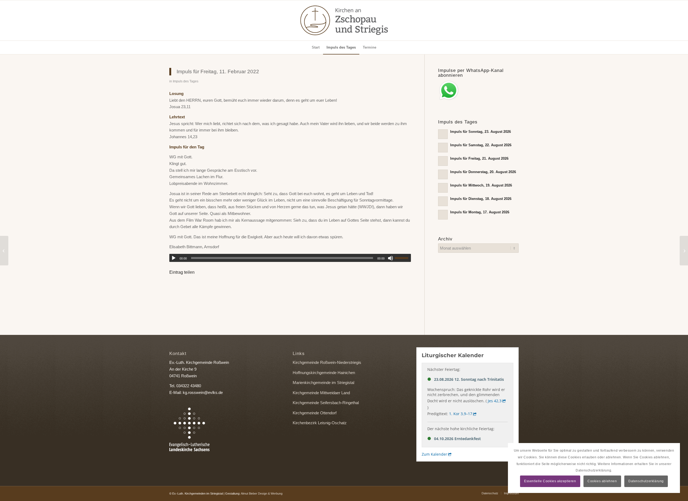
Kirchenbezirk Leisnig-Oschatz (320, 422)
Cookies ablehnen (602, 481)
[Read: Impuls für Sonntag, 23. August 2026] (443, 134)
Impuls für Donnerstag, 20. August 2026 (483, 172)
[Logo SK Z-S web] (344, 20)
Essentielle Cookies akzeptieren (550, 481)
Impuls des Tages (185, 81)
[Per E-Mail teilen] (206, 287)
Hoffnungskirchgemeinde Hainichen (324, 372)
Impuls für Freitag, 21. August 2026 (479, 158)
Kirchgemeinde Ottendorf (314, 413)
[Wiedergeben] (173, 258)
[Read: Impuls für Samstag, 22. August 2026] (443, 147)
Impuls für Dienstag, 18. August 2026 (480, 199)
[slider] (403, 258)
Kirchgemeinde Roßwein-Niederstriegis (327, 362)
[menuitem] (315, 47)
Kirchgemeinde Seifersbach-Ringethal (326, 402)
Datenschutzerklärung (646, 481)
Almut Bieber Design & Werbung (261, 493)
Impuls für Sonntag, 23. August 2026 (480, 132)
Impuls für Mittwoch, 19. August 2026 (481, 185)
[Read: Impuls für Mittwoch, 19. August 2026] (443, 188)
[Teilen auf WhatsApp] (191, 287)
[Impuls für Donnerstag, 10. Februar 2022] (4, 250)
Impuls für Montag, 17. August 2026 (479, 212)
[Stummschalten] (390, 258)
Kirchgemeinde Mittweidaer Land (321, 392)
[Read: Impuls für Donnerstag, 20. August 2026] (443, 174)
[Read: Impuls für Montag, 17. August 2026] (443, 215)
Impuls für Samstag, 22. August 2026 (480, 145)
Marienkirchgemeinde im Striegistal (323, 382)
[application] (290, 258)
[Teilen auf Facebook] (176, 287)
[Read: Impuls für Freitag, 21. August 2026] (443, 161)
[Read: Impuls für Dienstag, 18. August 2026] (443, 201)
